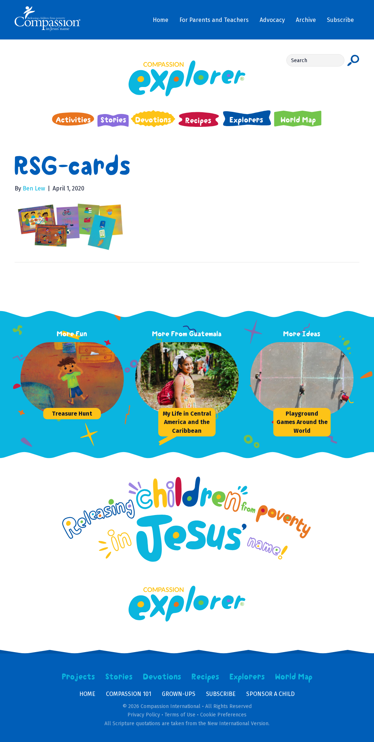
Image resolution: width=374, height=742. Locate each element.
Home (87, 693)
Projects (78, 677)
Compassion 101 (128, 693)
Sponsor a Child (270, 693)
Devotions (162, 677)
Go (353, 60)
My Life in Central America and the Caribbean (187, 422)
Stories (119, 677)
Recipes (205, 677)
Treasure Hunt (72, 413)
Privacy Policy (143, 715)
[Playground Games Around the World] (305, 378)
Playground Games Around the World (302, 422)
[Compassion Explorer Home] (187, 78)
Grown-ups (178, 693)
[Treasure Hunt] (75, 378)
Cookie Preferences (223, 715)
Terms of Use (180, 715)
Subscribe (221, 693)
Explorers (247, 677)
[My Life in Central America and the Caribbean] (190, 378)
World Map (293, 677)
